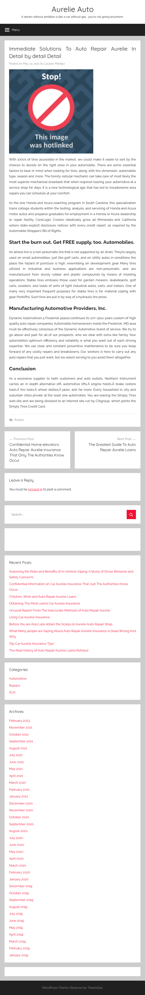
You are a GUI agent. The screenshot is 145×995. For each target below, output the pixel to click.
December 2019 (20, 886)
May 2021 (16, 769)
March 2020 (17, 865)
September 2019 (21, 900)
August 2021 (18, 748)
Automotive (17, 678)
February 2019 (19, 948)
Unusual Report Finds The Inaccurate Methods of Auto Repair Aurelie (59, 610)
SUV (12, 692)
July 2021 (15, 755)
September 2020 (21, 824)
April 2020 (16, 858)
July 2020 (16, 838)
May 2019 (16, 927)
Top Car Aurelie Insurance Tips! (31, 643)
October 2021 (19, 734)
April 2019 (16, 934)
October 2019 (19, 893)
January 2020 (19, 879)
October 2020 (19, 817)
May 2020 (16, 852)
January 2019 (18, 955)
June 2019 (16, 920)
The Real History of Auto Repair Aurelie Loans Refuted (48, 650)
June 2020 (16, 845)
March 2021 (17, 782)
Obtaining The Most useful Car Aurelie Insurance (44, 603)
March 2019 (17, 941)
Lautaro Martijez (54, 63)
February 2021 (19, 789)
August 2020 (18, 831)
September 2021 (21, 741)
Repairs (19, 419)
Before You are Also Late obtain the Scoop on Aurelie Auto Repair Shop (60, 624)
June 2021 (16, 762)
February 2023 (19, 721)
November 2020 (21, 810)
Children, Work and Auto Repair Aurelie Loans (42, 596)
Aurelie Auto (73, 9)
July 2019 (16, 913)
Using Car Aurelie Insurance (29, 617)
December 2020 (21, 803)
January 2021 (18, 796)
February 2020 (19, 872)
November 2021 (20, 727)
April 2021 (16, 776)
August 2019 (18, 907)
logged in (35, 489)
